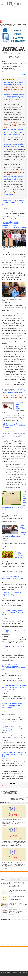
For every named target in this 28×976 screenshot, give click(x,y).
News (11, 53)
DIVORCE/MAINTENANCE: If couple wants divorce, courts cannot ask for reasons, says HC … (10, 792)
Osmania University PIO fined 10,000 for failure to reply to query (13, 612)
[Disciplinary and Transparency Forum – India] (14, 5)
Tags (19, 879)
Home (2, 24)
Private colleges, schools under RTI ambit (20, 554)
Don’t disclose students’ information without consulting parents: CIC (13, 728)
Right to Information (17, 53)
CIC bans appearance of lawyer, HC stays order (11, 594)
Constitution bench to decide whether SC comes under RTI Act (13, 202)
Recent (2, 879)
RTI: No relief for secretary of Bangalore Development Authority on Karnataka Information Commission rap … (17, 898)
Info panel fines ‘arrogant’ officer (19, 405)
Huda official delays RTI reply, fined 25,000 (13, 631)
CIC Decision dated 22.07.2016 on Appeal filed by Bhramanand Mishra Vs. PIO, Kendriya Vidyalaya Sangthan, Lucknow (14, 84)
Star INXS (17, 974)
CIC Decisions (9, 194)
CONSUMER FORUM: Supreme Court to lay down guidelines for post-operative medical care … (17, 797)
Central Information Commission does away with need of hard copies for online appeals (13, 667)
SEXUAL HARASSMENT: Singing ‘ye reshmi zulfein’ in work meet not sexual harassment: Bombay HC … (18, 911)
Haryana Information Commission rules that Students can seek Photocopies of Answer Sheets (14, 224)
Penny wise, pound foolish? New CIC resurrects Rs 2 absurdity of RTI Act (12, 705)
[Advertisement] (14, 14)
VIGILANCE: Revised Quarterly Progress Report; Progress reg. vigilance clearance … (18, 904)
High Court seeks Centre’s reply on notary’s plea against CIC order (13, 426)
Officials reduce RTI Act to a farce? (13, 647)
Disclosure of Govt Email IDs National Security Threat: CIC (14, 754)
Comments (13, 879)
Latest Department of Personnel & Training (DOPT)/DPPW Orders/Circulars (15, 471)
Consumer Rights (8, 24)
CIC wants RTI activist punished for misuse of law (12, 577)
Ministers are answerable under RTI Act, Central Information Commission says (14, 687)
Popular (7, 879)
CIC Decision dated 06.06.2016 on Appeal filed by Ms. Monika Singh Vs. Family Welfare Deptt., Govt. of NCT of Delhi (14, 178)
